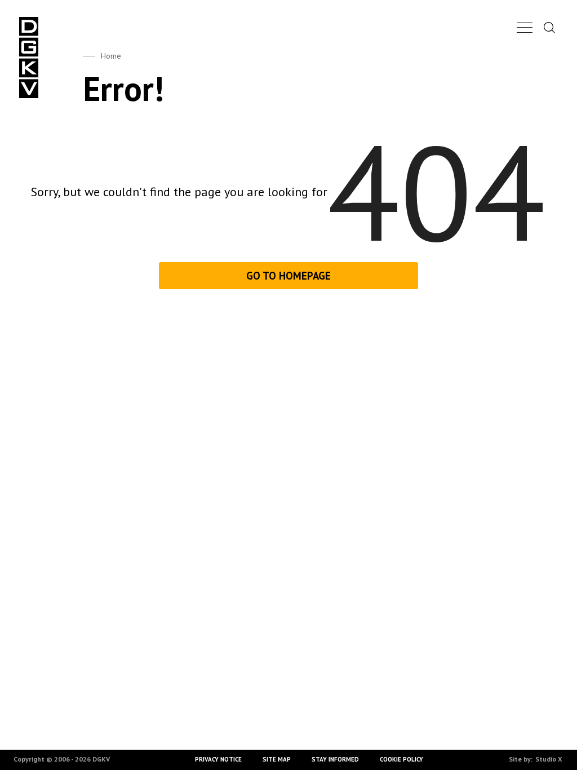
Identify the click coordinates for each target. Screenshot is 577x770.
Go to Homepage (288, 275)
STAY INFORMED (335, 759)
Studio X (548, 759)
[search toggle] (549, 27)
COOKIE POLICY (401, 759)
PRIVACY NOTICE (219, 759)
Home (111, 56)
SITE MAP (277, 759)
